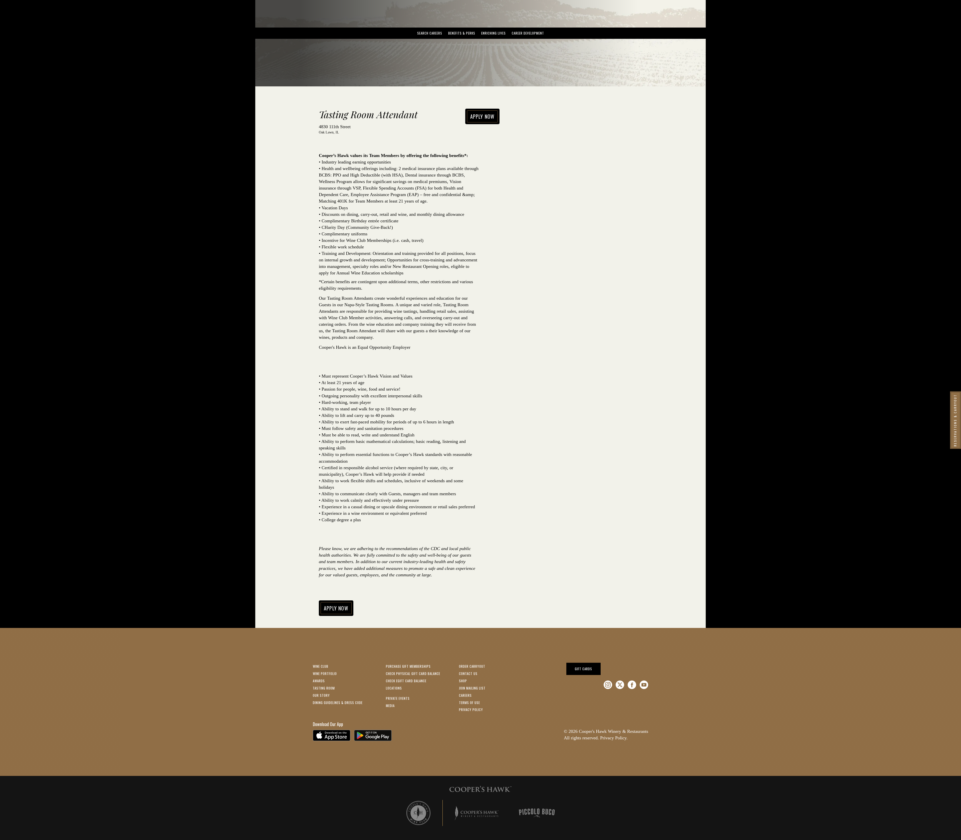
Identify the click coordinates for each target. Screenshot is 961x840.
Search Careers (429, 33)
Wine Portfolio (325, 673)
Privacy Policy (471, 709)
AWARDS (319, 680)
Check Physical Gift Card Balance (413, 673)
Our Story (321, 695)
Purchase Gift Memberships (408, 666)
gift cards (588, 668)
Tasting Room (324, 688)
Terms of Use (469, 702)
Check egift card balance (406, 680)
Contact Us (468, 673)
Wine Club (320, 666)
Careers (465, 695)
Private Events (398, 698)
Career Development (528, 33)
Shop (463, 680)
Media (390, 705)
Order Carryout (472, 666)
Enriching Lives (493, 33)
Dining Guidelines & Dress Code (338, 702)
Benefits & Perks (461, 33)
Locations (394, 688)
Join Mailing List (472, 688)
